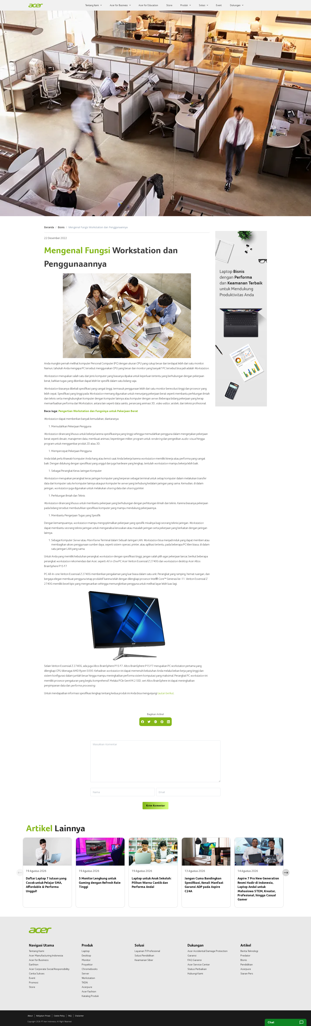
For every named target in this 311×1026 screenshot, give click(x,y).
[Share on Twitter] (149, 721)
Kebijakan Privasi (43, 1015)
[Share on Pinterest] (162, 721)
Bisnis (61, 227)
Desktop (86, 955)
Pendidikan (246, 964)
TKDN (85, 982)
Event (32, 978)
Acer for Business (39, 960)
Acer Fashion (89, 991)
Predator (245, 955)
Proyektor (87, 964)
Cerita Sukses (36, 973)
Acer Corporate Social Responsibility (49, 969)
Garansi (192, 955)
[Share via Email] (155, 721)
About (30, 1015)
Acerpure (87, 987)
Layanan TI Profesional (147, 951)
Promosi (33, 982)
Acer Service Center (199, 964)
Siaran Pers (246, 973)
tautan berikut (166, 693)
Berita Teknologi (249, 951)
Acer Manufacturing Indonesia (46, 955)
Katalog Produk (90, 996)
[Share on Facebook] (142, 721)
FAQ (70, 1015)
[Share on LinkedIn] (168, 721)
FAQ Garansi (195, 960)
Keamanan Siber (144, 960)
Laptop (86, 951)
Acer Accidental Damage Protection (207, 951)
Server (85, 973)
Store (32, 987)
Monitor (86, 960)
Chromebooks (90, 969)
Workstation (88, 978)
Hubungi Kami (195, 973)
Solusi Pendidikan (144, 955)
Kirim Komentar (155, 805)
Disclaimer (79, 1015)
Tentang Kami (36, 951)
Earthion (33, 964)
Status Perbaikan (197, 969)
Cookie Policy (59, 1015)
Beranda (49, 227)
